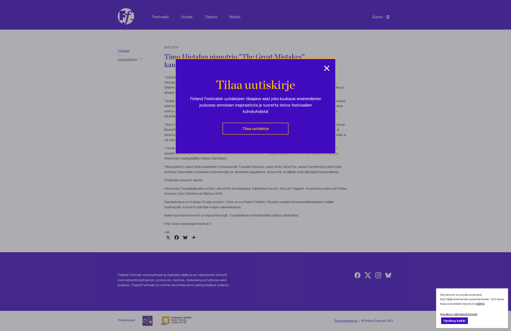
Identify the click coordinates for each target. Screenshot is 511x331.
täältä (479, 303)
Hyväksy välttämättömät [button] (458, 314)
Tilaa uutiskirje (255, 128)
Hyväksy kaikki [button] (454, 320)
